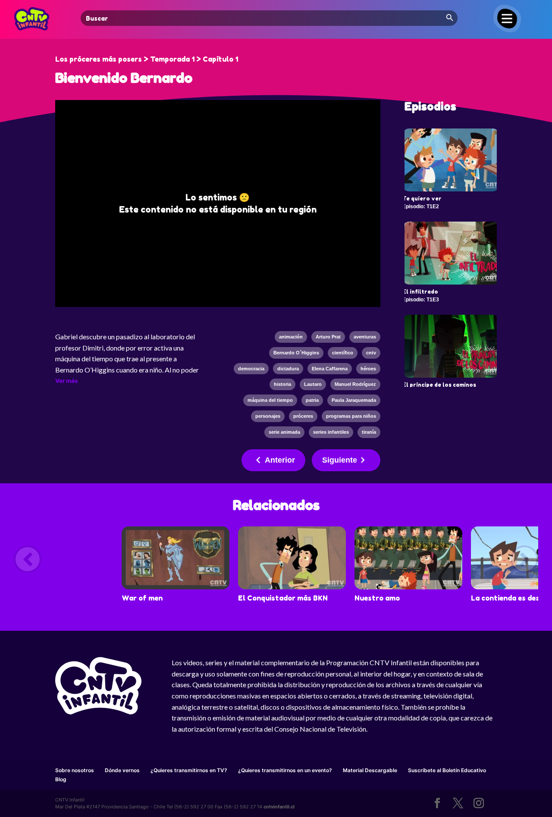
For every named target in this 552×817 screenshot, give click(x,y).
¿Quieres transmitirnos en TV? (189, 770)
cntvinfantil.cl (279, 807)
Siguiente (339, 460)
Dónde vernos (122, 770)
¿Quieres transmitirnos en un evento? (285, 770)
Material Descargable (370, 770)
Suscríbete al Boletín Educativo (447, 770)
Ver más (66, 380)
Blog (60, 779)
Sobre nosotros (74, 770)
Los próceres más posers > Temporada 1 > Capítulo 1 (146, 59)
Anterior (280, 460)
